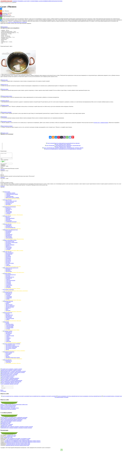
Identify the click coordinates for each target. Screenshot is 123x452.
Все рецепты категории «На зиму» (13, 266)
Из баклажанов (9, 253)
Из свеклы (8, 262)
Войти (2, 390)
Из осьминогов (9, 234)
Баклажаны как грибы (5, 423)
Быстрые (7, 313)
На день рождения (10, 202)
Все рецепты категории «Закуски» (13, 228)
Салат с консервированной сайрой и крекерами (11, 420)
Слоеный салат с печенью (6, 425)
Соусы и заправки (16, 343)
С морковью (8, 282)
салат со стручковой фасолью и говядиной (17, 22)
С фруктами (8, 341)
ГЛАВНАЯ (14, 1)
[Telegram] (70, 137)
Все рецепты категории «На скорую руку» (15, 272)
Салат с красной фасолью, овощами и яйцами (73, 147)
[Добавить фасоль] (5, 100)
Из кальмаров (9, 230)
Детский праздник (10, 306)
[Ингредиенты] (4, 26)
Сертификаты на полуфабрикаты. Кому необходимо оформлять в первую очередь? (22, 440)
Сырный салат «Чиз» (11, 435)
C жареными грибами (10, 192)
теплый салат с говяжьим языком (101, 122)
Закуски (9, 224)
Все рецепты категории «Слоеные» (13, 342)
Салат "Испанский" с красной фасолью (72, 145)
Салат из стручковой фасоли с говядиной (72, 148)
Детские (10, 199)
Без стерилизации (9, 252)
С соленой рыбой (9, 327)
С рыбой (7, 298)
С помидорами (9, 285)
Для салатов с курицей (11, 348)
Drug (7, 14)
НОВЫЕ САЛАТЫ (38, 1)
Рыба (7, 321)
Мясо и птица (13, 240)
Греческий (8, 219)
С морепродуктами (10, 318)
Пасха (7, 309)
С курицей (8, 213)
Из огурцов (8, 259)
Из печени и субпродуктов (11, 242)
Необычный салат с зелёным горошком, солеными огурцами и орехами (16, 427)
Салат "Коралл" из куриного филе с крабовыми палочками (13, 418)
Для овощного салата (10, 344)
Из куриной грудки (10, 241)
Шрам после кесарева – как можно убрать (10, 407)
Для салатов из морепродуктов (12, 346)
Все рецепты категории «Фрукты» (13, 363)
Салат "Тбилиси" (67, 144)
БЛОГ (28, 1)
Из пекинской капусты (11, 274)
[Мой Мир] (56, 137)
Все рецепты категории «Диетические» (14, 214)
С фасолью (8, 265)
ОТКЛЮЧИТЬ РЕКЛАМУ (6, 1)
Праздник (10, 301)
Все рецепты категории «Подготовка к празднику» (17, 290)
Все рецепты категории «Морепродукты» (15, 238)
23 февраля (8, 302)
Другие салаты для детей (11, 201)
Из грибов (8, 255)
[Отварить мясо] (18, 73)
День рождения (9, 304)
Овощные (8, 210)
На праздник (8, 294)
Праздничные (9, 211)
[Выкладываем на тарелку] (7, 126)
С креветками (9, 212)
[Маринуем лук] (4, 84)
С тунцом (8, 328)
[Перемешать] (4, 116)
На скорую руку (14, 267)
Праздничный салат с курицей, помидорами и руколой (13, 372)
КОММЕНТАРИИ (47, 1)
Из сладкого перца (10, 263)
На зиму (10, 251)
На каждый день (9, 314)
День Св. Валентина (10, 305)
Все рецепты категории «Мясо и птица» (14, 250)
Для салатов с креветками (11, 347)
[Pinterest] (58, 137)
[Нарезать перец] (4, 89)
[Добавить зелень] (5, 105)
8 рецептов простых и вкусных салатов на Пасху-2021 (18, 443)
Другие (9, 215)
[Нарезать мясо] (4, 80)
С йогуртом (8, 362)
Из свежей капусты (10, 276)
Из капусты (8, 207)
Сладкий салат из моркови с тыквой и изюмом (11, 370)
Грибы (8, 191)
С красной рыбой (9, 326)
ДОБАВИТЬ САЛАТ (22, 1)
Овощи (9, 273)
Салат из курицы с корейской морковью (9, 379)
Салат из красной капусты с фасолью (71, 143)
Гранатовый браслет (10, 218)
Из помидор (8, 260)
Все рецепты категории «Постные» (13, 300)
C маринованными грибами (12, 194)
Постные (10, 291)
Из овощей (8, 354)
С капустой (8, 281)
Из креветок (8, 232)
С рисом (7, 264)
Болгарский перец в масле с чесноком (9, 374)
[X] (61, 137)
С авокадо (8, 279)
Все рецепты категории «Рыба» (12, 329)
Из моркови (8, 258)
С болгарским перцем (10, 280)
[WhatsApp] (67, 137)
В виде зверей (9, 352)
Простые (10, 312)
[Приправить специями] (6, 112)
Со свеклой (8, 287)
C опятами (8, 195)
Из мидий (8, 233)
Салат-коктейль (9, 237)
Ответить (3, 169)
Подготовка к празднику (8, 289)
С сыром (7, 340)
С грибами (8, 295)
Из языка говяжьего (10, 244)
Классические (9, 220)
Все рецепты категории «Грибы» (13, 198)
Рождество (8, 310)
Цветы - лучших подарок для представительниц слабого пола (14, 404)
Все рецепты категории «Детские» (13, 205)
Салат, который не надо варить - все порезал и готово (18, 438)
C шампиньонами (9, 196)
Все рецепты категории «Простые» (13, 320)
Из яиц (7, 355)
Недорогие (8, 270)
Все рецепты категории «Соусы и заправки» (15, 350)
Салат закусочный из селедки (7, 376)
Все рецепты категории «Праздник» (14, 311)
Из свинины (8, 243)
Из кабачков (8, 256)
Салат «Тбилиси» (67, 146)
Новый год (8, 245)
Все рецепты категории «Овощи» (13, 288)
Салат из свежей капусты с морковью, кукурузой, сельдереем (42, 396)
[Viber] (64, 137)
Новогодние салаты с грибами (12, 197)
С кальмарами (9, 296)
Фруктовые (8, 204)
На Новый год (9, 203)
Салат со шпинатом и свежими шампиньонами (11, 381)
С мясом (7, 319)
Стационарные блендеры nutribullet (8, 409)
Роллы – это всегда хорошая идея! (8, 406)
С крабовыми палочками (11, 221)
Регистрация (3, 391)
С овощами (8, 337)
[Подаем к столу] (4, 132)
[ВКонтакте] (50, 137)
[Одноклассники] (53, 137)
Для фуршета (8, 225)
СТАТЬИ (32, 1)
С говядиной (8, 248)
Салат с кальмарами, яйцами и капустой (9, 383)
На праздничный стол (10, 227)
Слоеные (10, 331)
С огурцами (8, 283)
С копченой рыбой (10, 325)
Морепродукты (14, 229)
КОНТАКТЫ (54, 1)
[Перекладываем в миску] (6, 96)
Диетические (13, 206)
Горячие (7, 323)
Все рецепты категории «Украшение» (14, 358)
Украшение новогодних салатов (13, 357)
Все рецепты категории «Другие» (13, 222)
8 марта (7, 303)
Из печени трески (9, 324)
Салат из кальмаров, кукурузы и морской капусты (90, 396)
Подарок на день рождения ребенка (8, 405)
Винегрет (8, 217)
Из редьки (8, 275)
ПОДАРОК (59, 1)
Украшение (11, 351)
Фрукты (9, 359)
